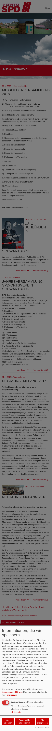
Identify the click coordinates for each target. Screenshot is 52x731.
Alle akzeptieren (42, 721)
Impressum (12, 695)
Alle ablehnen (8, 721)
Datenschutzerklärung (12, 692)
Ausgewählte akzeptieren (24, 721)
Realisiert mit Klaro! (42, 728)
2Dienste (16, 712)
